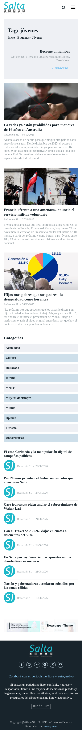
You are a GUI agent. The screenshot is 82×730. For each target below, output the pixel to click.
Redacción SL (11, 134)
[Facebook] (22, 665)
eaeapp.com (50, 726)
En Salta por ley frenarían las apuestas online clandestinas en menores (37, 559)
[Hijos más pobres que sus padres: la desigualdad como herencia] (41, 271)
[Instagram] (29, 665)
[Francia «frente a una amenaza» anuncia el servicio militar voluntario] (41, 186)
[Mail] (37, 665)
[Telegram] (45, 665)
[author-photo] (10, 466)
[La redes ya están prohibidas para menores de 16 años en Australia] (41, 101)
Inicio (11, 37)
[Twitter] (53, 665)
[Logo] (14, 8)
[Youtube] (61, 665)
